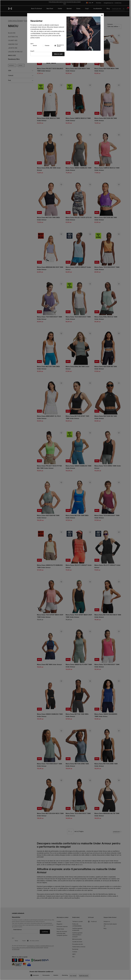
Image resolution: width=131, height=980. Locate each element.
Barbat (35, 45)
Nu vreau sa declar (60, 45)
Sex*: (32, 43)
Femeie (47, 45)
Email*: (32, 51)
